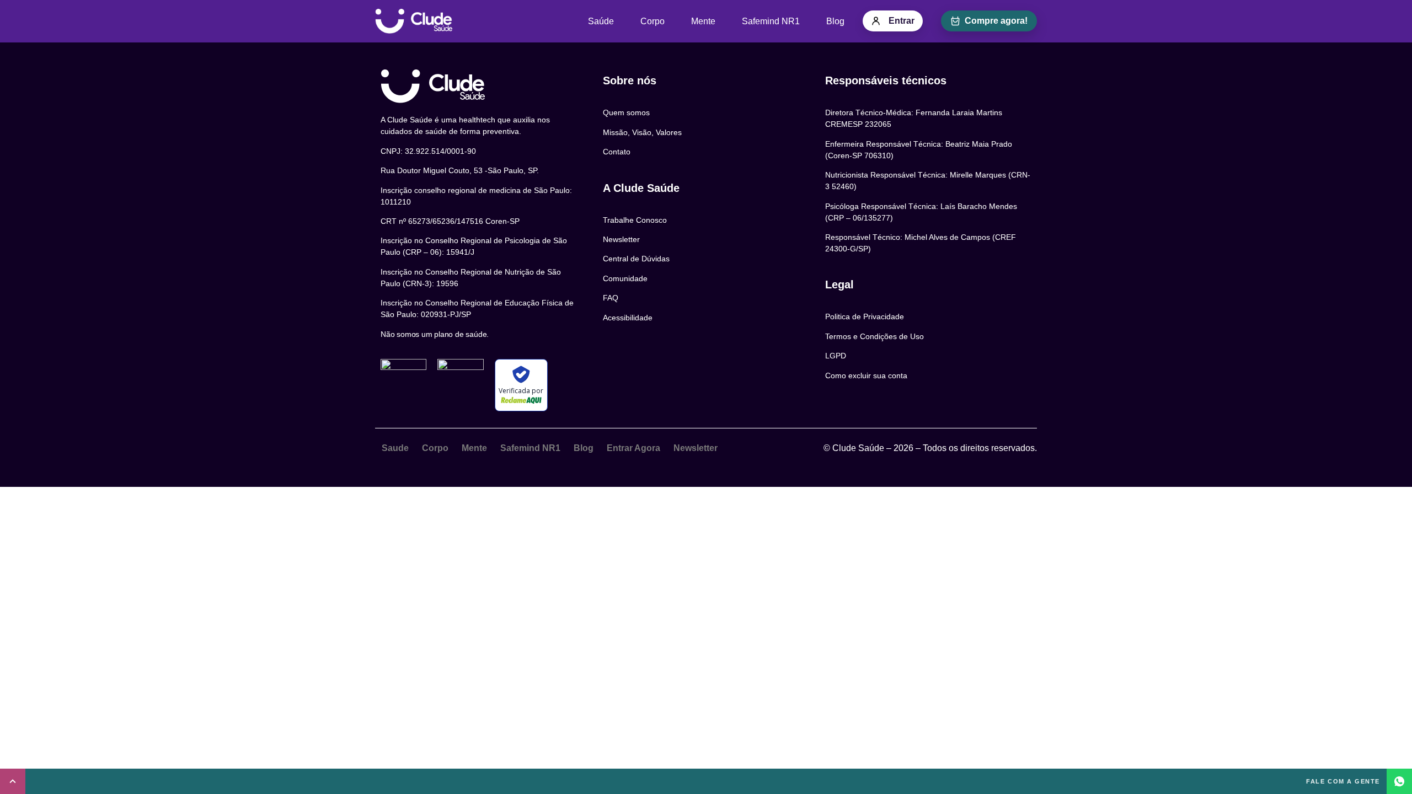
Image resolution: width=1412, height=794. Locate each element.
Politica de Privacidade (864, 316)
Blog (835, 21)
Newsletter (695, 448)
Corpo (652, 21)
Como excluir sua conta (866, 375)
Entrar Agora (633, 448)
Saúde (601, 21)
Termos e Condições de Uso (874, 336)
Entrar (901, 20)
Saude (395, 448)
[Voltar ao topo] (12, 781)
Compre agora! (996, 20)
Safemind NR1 (771, 21)
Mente (703, 21)
